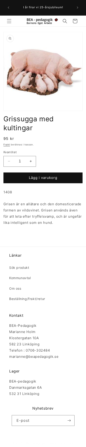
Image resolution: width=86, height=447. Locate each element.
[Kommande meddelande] (77, 8)
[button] (9, 21)
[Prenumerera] (69, 420)
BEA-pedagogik (35, 443)
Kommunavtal (20, 278)
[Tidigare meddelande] (8, 8)
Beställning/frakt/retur (27, 299)
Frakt (6, 144)
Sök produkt (19, 267)
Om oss (15, 288)
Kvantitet (10, 152)
